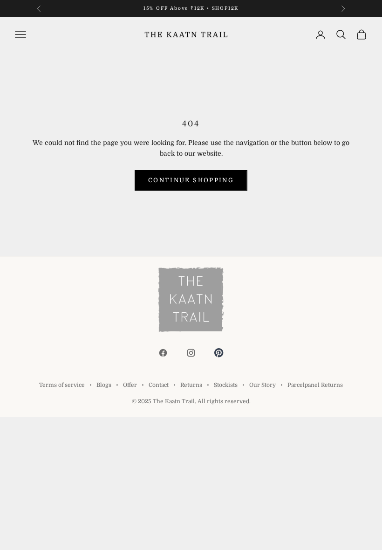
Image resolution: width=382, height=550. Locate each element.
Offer (130, 385)
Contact (159, 385)
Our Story (262, 385)
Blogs (103, 385)
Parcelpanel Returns (315, 385)
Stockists (226, 385)
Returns (191, 385)
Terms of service (62, 385)
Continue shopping (191, 180)
